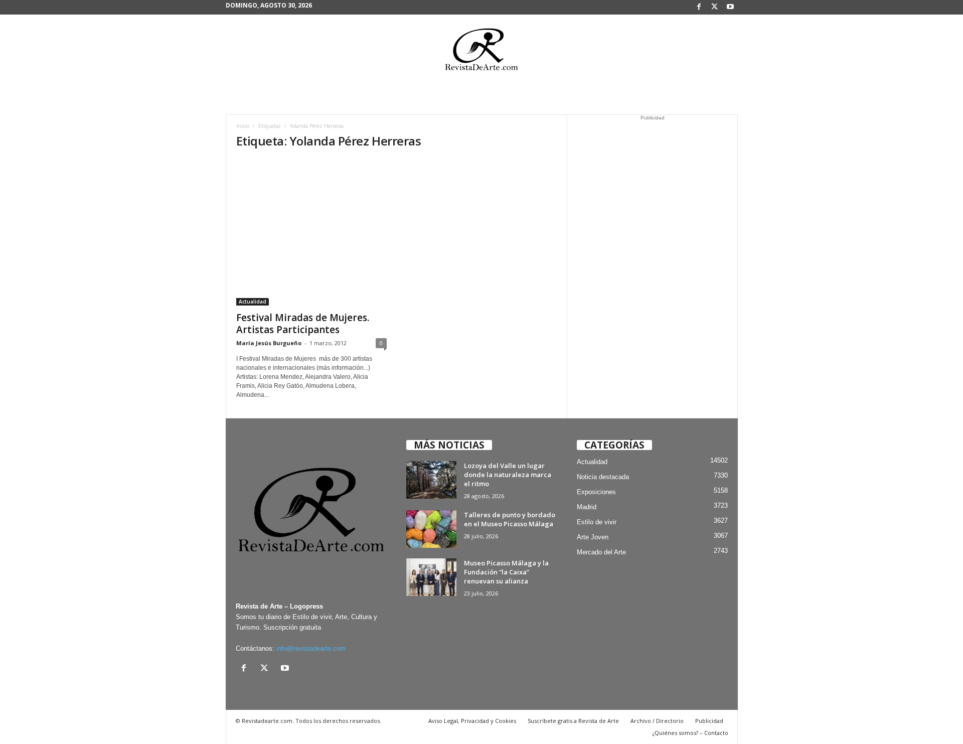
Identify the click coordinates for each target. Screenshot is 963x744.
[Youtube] (730, 7)
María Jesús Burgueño (268, 343)
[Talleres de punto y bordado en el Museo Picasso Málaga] (431, 529)
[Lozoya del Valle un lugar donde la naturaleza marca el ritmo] (431, 480)
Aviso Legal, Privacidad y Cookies (472, 720)
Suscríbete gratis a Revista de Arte (573, 720)
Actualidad (252, 301)
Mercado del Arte (601, 552)
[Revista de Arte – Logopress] (481, 52)
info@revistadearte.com (311, 648)
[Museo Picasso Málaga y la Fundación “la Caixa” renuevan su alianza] (431, 577)
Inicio (242, 125)
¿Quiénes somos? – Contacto (690, 732)
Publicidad (709, 720)
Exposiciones (596, 492)
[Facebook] (699, 7)
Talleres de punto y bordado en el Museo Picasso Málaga (509, 519)
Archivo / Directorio (657, 720)
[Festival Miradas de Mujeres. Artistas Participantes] (311, 232)
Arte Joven (592, 537)
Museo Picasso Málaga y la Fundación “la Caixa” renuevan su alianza (506, 571)
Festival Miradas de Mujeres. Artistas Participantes (302, 323)
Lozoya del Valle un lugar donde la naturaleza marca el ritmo (507, 474)
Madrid (586, 507)
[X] (715, 7)
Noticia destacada (603, 477)
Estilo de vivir (596, 522)
